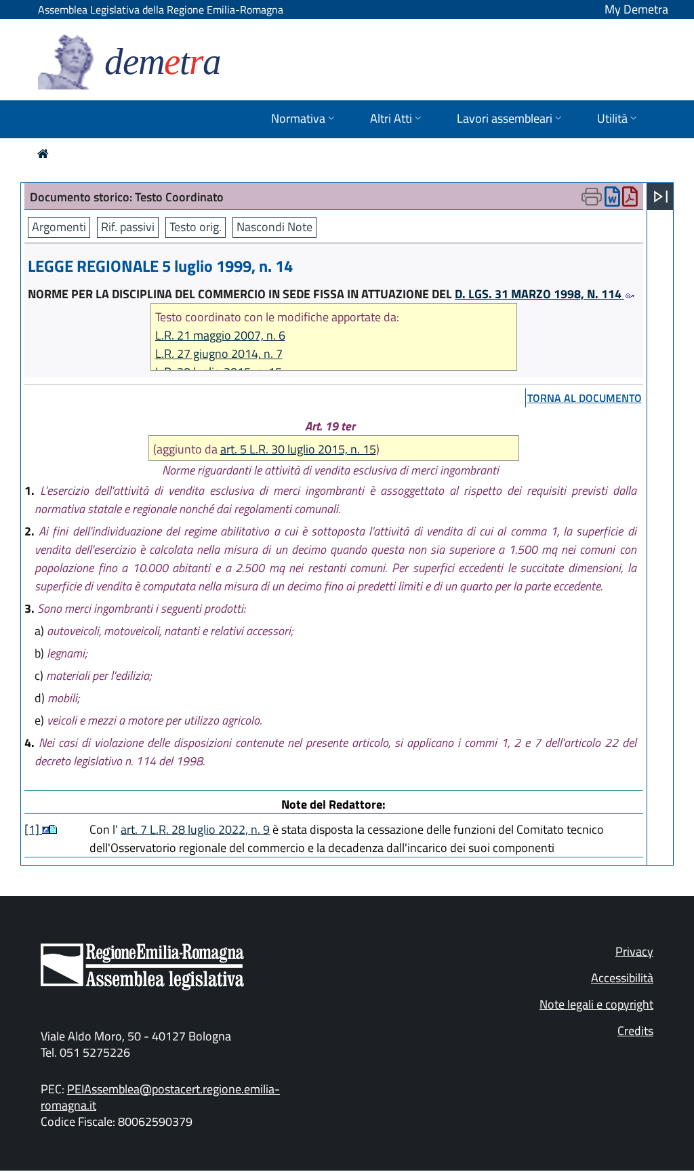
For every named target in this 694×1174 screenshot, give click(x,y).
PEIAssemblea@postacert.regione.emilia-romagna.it (160, 1097)
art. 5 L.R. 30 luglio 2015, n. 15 (298, 449)
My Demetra (636, 9)
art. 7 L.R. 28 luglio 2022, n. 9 (195, 829)
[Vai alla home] (43, 153)
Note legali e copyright (596, 1004)
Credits (635, 1030)
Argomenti (59, 227)
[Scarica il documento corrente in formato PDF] (630, 199)
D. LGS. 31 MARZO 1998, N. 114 (539, 294)
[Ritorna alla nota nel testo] (45, 829)
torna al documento (584, 398)
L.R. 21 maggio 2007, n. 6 (220, 335)
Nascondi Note (274, 227)
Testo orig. (195, 227)
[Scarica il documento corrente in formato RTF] (612, 199)
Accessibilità (622, 978)
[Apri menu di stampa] (591, 196)
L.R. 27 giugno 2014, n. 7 (219, 353)
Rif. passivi (128, 227)
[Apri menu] (660, 196)
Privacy (634, 951)
